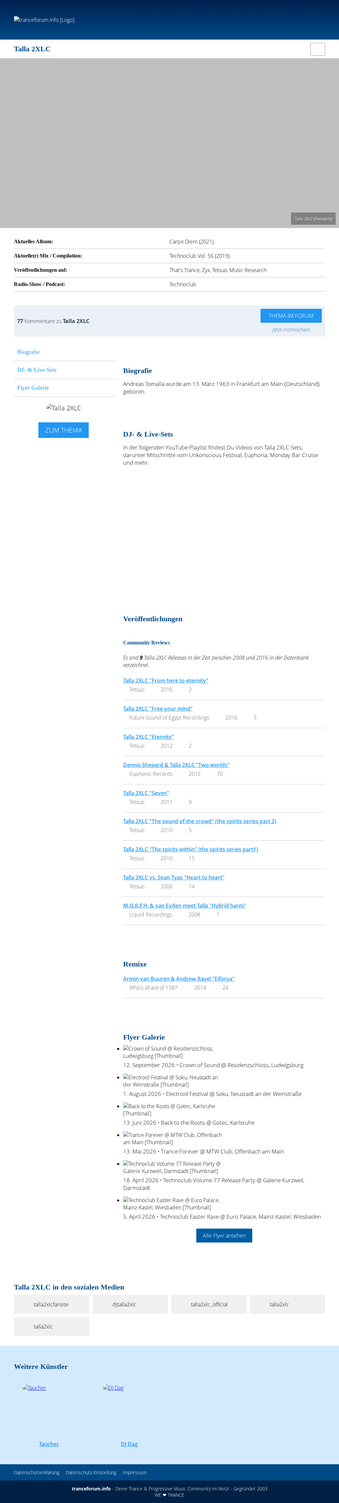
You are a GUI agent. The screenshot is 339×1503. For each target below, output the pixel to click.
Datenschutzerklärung (36, 1472)
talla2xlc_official (209, 1304)
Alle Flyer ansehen (224, 1235)
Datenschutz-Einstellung (91, 1472)
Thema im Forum (291, 315)
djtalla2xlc (124, 1304)
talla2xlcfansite (51, 1304)
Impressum (134, 1472)
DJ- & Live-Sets (37, 369)
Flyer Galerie (33, 387)
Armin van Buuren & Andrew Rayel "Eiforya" (179, 978)
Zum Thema (63, 430)
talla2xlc (279, 1304)
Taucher (49, 1444)
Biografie (28, 352)
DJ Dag (129, 1444)
